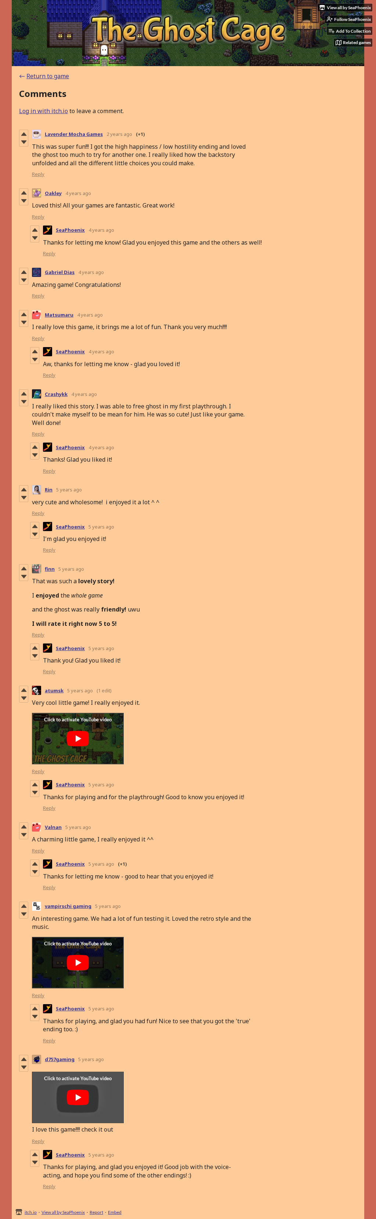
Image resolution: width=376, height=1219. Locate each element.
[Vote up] (23, 134)
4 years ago (78, 193)
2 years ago (119, 134)
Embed (115, 1212)
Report (96, 1212)
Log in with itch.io (43, 111)
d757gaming (60, 1059)
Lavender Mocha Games (74, 134)
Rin (49, 489)
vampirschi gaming (68, 906)
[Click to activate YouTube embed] (78, 738)
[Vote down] (23, 142)
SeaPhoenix (70, 230)
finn (50, 569)
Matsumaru (59, 314)
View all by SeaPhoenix (63, 1212)
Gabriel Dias (60, 272)
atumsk (54, 690)
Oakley (53, 193)
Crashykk (56, 394)
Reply (38, 174)
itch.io (31, 1212)
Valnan (53, 827)
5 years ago (69, 489)
